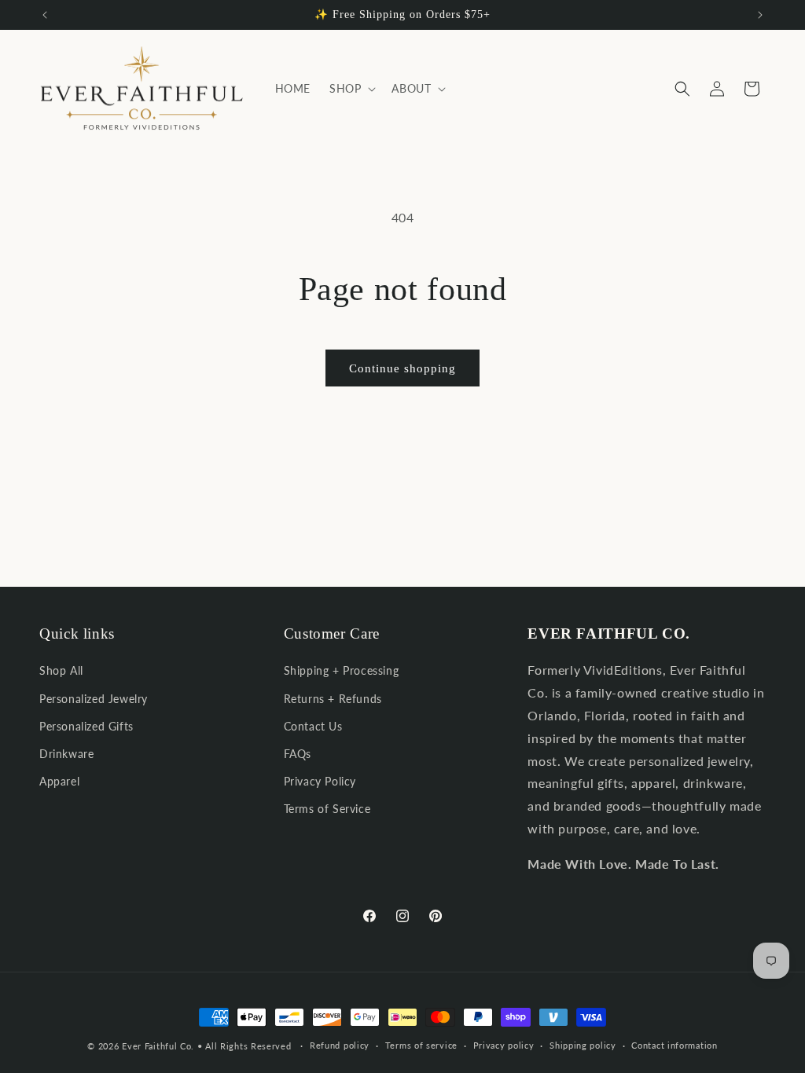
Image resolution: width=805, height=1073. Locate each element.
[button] (351, 88)
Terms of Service (327, 808)
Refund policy (339, 1045)
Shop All (61, 670)
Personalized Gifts (86, 726)
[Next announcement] (760, 15)
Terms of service (421, 1045)
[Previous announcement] (45, 15)
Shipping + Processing (341, 670)
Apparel (59, 781)
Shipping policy (583, 1045)
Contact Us (313, 726)
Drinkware (66, 753)
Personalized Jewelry (93, 698)
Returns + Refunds (333, 698)
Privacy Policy (320, 781)
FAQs (297, 753)
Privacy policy (504, 1045)
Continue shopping (402, 368)
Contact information (674, 1045)
